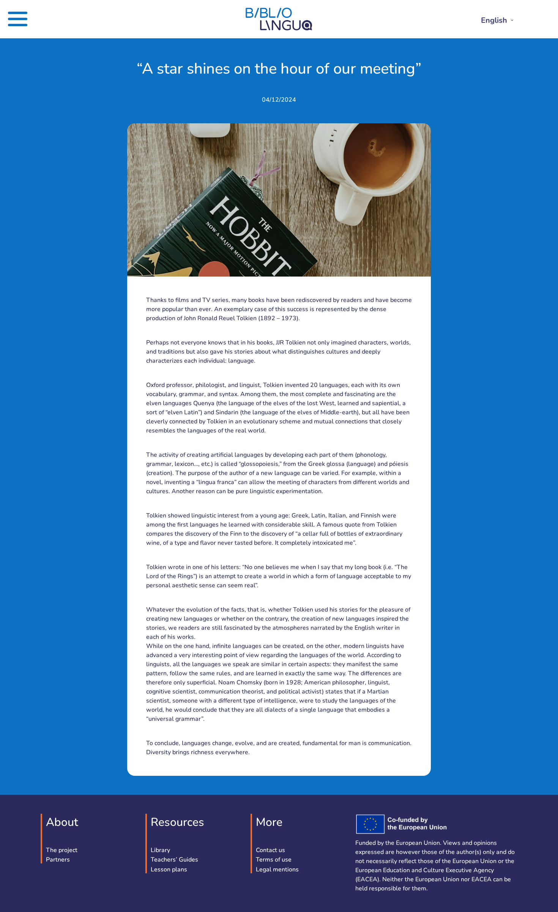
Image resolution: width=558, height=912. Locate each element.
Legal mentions (277, 869)
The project (61, 850)
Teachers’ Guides (174, 860)
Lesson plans (169, 869)
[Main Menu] (28, 19)
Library (160, 850)
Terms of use (274, 860)
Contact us (270, 850)
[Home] (279, 28)
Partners (58, 860)
